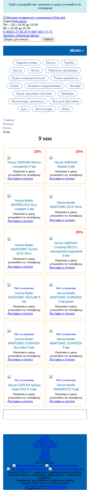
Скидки (45, 454)
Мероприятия (45, 441)
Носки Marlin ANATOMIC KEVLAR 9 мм (24, 297)
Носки (35, 70)
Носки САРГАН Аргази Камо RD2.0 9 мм (24, 387)
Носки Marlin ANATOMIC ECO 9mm (66, 205)
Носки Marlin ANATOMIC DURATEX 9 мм (66, 343)
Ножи (65, 109)
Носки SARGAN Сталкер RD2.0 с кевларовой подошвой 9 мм (66, 249)
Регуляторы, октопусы (28, 101)
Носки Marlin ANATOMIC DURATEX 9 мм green (66, 297)
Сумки (14, 85)
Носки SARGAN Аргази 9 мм (65, 164)
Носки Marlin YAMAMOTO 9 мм (66, 387)
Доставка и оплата (20, 178)
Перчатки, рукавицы (62, 70)
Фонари (75, 85)
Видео (45, 451)
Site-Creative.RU (55, 488)
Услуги (45, 449)
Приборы (67, 93)
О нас (45, 435)
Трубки (69, 62)
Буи (23, 109)
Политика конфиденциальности (45, 485)
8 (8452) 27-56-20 (15, 31)
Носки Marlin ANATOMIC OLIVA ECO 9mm (24, 249)
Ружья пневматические (28, 78)
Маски (50, 62)
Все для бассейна (66, 101)
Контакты (45, 460)
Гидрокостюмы (26, 62)
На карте (21, 21)
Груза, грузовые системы (34, 93)
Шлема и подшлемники (44, 85)
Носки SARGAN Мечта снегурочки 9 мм (24, 164)
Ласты (17, 70)
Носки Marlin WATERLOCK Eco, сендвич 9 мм (24, 205)
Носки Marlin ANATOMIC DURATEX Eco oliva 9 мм (24, 343)
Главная (8, 120)
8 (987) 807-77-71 (40, 31)
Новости (45, 457)
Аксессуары (44, 109)
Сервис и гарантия (45, 446)
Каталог (8, 124)
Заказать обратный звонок (21, 35)
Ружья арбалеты (66, 78)
